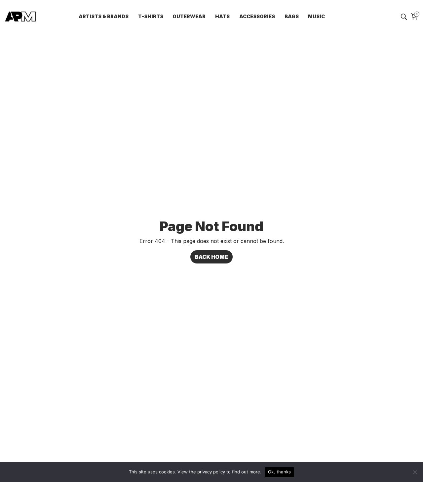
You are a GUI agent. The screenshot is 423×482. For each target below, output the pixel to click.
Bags (292, 16)
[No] (414, 472)
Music (316, 16)
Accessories (257, 16)
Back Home (211, 257)
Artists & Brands (104, 16)
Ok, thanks (279, 471)
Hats (222, 16)
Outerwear (189, 16)
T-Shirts (150, 16)
